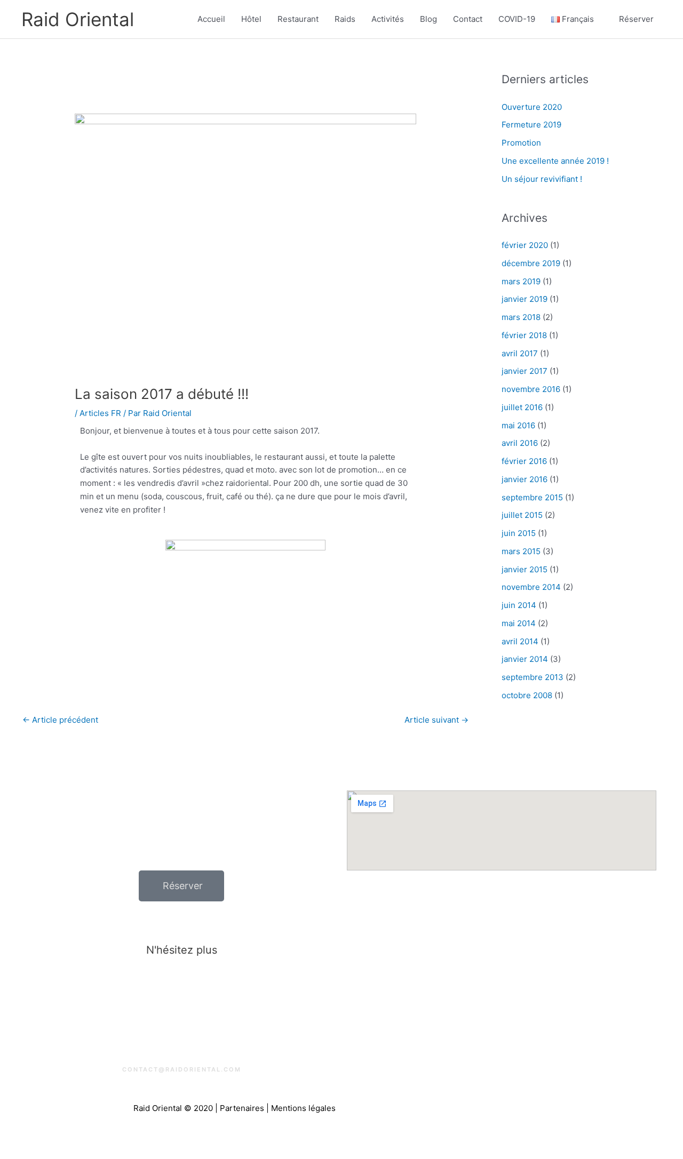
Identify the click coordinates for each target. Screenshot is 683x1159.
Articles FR (100, 413)
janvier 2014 (525, 659)
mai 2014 (519, 623)
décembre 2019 (531, 263)
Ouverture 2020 (532, 107)
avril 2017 (520, 353)
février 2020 (525, 245)
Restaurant (298, 19)
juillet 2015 (522, 515)
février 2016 (524, 461)
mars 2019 (521, 281)
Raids (345, 19)
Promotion (521, 143)
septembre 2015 (532, 497)
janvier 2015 (524, 569)
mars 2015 (521, 551)
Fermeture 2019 (531, 124)
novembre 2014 (531, 587)
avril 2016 (520, 443)
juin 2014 (519, 605)
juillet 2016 (522, 407)
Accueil (211, 19)
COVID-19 (516, 19)
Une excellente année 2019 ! (555, 161)
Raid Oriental (77, 19)
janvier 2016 (524, 479)
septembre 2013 (532, 677)
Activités (387, 19)
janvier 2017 (524, 371)
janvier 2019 (524, 299)
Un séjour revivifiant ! (542, 179)
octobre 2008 (527, 695)
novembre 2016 (531, 389)
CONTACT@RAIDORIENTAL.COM (181, 1069)
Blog (428, 19)
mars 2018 (521, 317)
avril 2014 (520, 641)
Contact (467, 19)
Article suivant (436, 720)
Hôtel (251, 19)
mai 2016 (518, 425)
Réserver (636, 19)
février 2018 (524, 335)
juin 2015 (519, 533)
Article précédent (60, 720)
